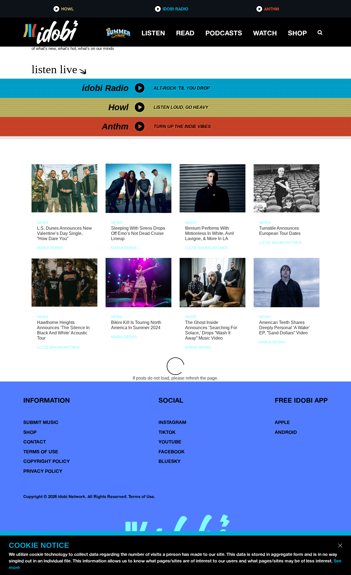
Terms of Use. (141, 496)
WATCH (265, 33)
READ (185, 33)
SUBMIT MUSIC (40, 422)
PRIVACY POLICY (42, 471)
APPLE (282, 422)
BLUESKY (169, 461)
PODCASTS (223, 33)
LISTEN (153, 33)
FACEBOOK (171, 451)
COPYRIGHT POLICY (46, 461)
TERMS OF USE (40, 451)
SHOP (297, 33)
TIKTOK (167, 432)
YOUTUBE (169, 442)
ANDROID (286, 432)
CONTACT (34, 442)
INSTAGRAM (172, 422)
